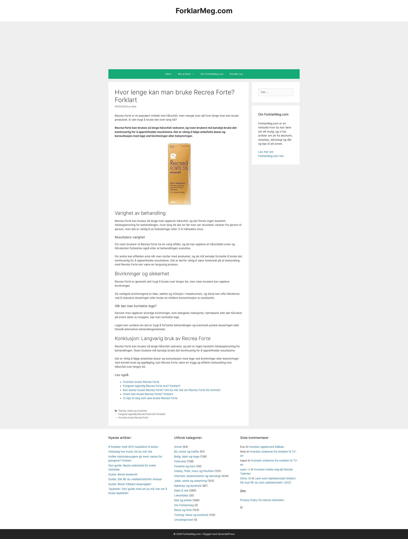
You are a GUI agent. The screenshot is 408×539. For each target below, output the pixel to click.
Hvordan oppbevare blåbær (266, 446)
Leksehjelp (181, 495)
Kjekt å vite (181, 490)
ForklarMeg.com (204, 10)
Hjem (168, 73)
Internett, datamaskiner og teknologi (197, 476)
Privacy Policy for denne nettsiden (262, 500)
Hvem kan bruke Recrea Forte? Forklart (148, 394)
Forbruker (180, 461)
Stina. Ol (245, 478)
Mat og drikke (183, 500)
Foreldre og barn (184, 466)
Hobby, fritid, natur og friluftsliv (194, 471)
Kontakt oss (236, 73)
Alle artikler (184, 73)
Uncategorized (183, 519)
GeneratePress (226, 533)
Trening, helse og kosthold (132, 410)
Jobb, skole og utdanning (190, 480)
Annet (178, 446)
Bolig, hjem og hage (186, 456)
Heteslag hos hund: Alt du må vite (130, 451)
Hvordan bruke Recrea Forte (141, 381)
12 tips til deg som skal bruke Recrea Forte (150, 398)
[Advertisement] (204, 45)
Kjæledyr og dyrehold (188, 485)
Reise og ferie (183, 510)
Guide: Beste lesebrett (122, 474)
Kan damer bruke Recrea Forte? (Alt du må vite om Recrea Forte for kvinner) (172, 390)
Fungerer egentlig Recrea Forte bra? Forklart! (151, 385)
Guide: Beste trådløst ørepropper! (129, 484)
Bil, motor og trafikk (186, 451)
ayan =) (245, 469)
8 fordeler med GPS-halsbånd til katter (133, 446)
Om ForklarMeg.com (212, 73)
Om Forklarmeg (184, 505)
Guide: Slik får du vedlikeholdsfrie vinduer (135, 479)
